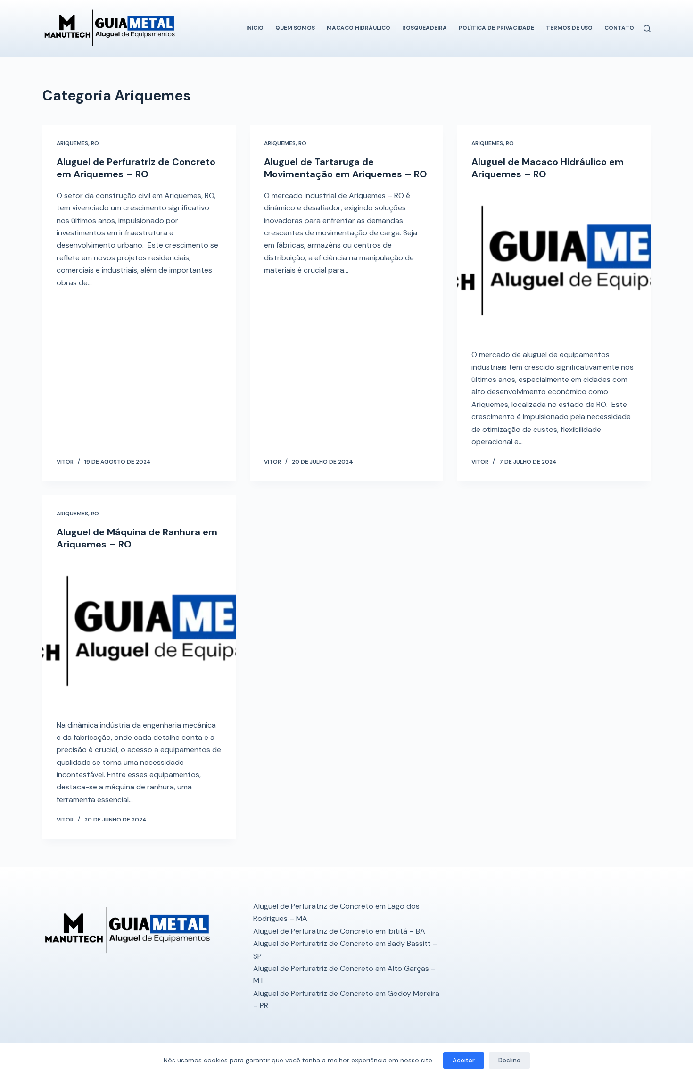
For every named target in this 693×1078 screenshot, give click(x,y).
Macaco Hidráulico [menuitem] (358, 28)
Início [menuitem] (255, 28)
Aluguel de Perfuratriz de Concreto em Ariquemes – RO (136, 168)
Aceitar (464, 1060)
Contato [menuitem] (619, 28)
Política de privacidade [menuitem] (496, 28)
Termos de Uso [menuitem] (569, 28)
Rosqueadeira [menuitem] (424, 28)
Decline (509, 1060)
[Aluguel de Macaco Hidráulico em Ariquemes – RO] (554, 262)
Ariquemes (72, 143)
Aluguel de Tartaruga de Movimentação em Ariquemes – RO (345, 168)
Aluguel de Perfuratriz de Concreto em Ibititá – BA (339, 931)
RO (95, 143)
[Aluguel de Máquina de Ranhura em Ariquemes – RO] (139, 632)
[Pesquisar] (647, 28)
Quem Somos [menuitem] (295, 28)
